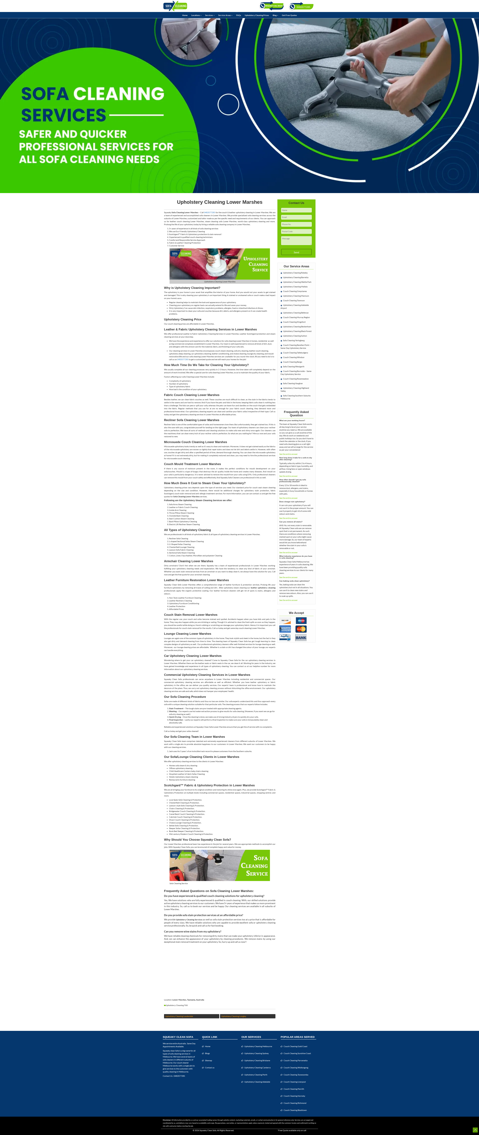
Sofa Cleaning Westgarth (293, 366)
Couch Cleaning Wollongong (296, 1067)
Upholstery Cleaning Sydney (256, 1053)
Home (185, 15)
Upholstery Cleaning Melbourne (258, 1046)
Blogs (207, 1053)
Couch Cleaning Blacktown (295, 1110)
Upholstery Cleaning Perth (255, 1074)
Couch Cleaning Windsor (293, 357)
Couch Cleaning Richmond (295, 1103)
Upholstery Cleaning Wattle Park (297, 282)
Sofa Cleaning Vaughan (293, 383)
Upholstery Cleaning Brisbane (257, 1060)
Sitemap (208, 1060)
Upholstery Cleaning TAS (177, 1005)
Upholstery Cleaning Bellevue (295, 312)
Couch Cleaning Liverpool (295, 1082)
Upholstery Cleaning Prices (257, 15)
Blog (275, 15)
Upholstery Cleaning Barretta (295, 277)
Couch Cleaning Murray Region (296, 317)
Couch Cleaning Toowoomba (296, 1074)
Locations (195, 15)
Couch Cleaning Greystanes (295, 291)
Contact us (209, 1067)
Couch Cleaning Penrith (294, 1089)
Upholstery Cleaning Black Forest (297, 331)
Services (209, 15)
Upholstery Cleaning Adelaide (257, 1082)
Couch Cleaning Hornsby (294, 1096)
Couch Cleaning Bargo (292, 362)
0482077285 (209, 212)
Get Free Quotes (289, 15)
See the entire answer (288, 454)
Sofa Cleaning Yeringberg (293, 340)
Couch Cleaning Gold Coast (295, 1046)
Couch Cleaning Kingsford (294, 322)
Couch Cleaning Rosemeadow (296, 379)
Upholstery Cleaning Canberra (257, 1067)
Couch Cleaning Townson (294, 300)
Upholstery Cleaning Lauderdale (179, 1016)
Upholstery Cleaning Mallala (295, 286)
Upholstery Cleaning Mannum (296, 296)
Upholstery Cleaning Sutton (295, 336)
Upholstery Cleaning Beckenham (297, 326)
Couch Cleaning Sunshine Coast (297, 1053)
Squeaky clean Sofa (171, 1050)
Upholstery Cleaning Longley (233, 1016)
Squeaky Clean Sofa (208, 1130)
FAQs (238, 15)
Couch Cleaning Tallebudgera (295, 352)
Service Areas (224, 15)
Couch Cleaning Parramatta (295, 1060)
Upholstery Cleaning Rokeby (295, 272)
